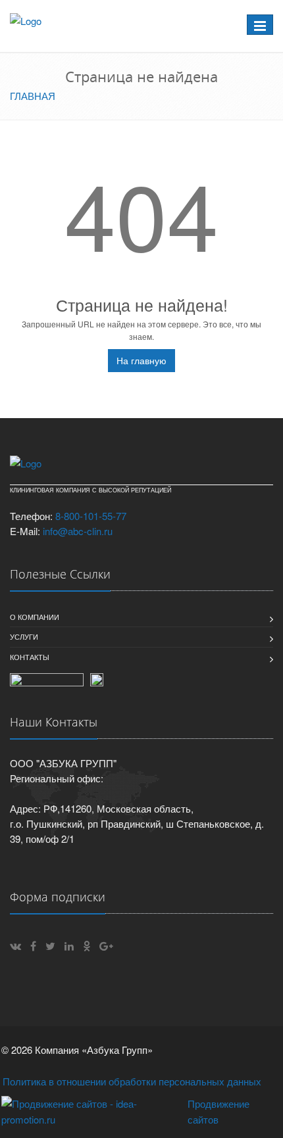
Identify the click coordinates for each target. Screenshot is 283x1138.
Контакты (29, 657)
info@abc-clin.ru (78, 531)
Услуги (24, 636)
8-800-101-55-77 (90, 516)
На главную (141, 360)
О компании (34, 616)
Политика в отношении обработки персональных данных (132, 1081)
